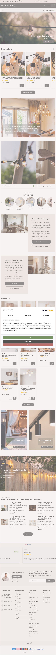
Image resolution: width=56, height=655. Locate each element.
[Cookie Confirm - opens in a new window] (47, 310)
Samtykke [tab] (10, 315)
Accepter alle (28, 337)
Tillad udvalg (28, 341)
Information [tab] (46, 315)
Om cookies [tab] (28, 315)
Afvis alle (28, 344)
